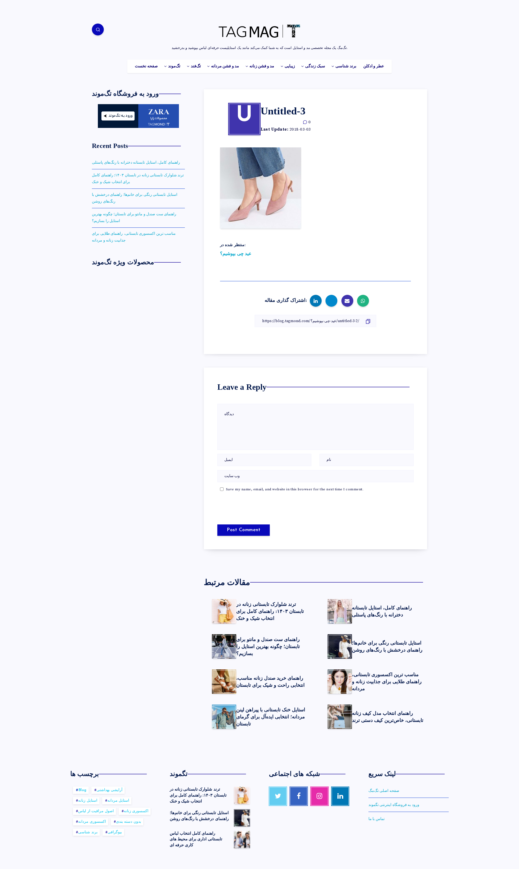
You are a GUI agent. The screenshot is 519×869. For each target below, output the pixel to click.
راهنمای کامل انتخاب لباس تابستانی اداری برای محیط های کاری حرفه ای (196, 839)
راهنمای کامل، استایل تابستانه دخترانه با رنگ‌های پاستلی (382, 611)
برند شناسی (345, 66)
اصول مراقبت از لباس (96, 811)
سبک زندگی (315, 66)
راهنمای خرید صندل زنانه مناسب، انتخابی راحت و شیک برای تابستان (270, 681)
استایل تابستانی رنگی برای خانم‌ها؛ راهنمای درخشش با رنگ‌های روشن (387, 646)
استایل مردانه (118, 801)
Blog (82, 790)
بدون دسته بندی (128, 822)
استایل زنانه (87, 801)
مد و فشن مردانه (225, 66)
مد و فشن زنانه (261, 66)
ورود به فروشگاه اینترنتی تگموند (393, 804)
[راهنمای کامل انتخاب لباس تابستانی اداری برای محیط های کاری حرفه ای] (242, 839)
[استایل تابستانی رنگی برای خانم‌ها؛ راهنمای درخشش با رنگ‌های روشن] (242, 818)
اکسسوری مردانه (92, 822)
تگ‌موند (174, 66)
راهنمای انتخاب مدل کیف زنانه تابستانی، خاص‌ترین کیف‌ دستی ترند (387, 717)
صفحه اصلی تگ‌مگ (383, 790)
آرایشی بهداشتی (110, 790)
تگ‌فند (196, 66)
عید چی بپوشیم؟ (235, 254)
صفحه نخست (146, 66)
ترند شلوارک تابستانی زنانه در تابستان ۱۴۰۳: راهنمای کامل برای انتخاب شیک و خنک (270, 611)
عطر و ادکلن (373, 66)
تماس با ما (376, 819)
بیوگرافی (115, 832)
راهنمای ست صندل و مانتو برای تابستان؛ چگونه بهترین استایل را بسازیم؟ (268, 646)
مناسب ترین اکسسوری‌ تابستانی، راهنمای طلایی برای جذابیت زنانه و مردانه (387, 681)
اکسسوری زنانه (136, 811)
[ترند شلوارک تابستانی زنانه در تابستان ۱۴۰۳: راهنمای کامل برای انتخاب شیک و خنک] (242, 795)
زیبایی (290, 66)
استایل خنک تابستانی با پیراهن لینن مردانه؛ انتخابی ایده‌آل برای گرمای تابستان (270, 716)
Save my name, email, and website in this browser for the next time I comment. (295, 489)
